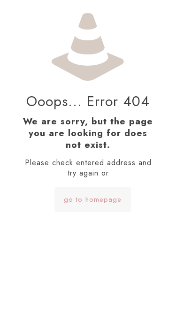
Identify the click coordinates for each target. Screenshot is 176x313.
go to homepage (93, 199)
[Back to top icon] (157, 294)
